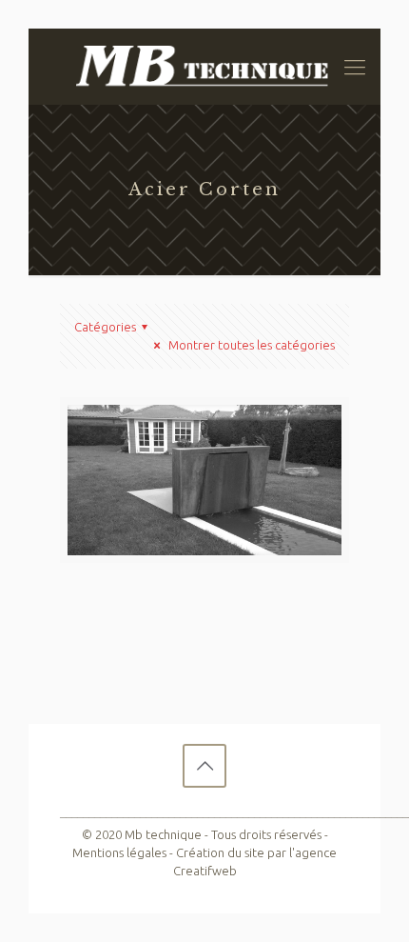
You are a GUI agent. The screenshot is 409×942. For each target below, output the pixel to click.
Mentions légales (119, 852)
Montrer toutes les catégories (250, 344)
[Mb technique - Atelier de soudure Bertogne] (204, 66)
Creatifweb (205, 870)
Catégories (105, 326)
